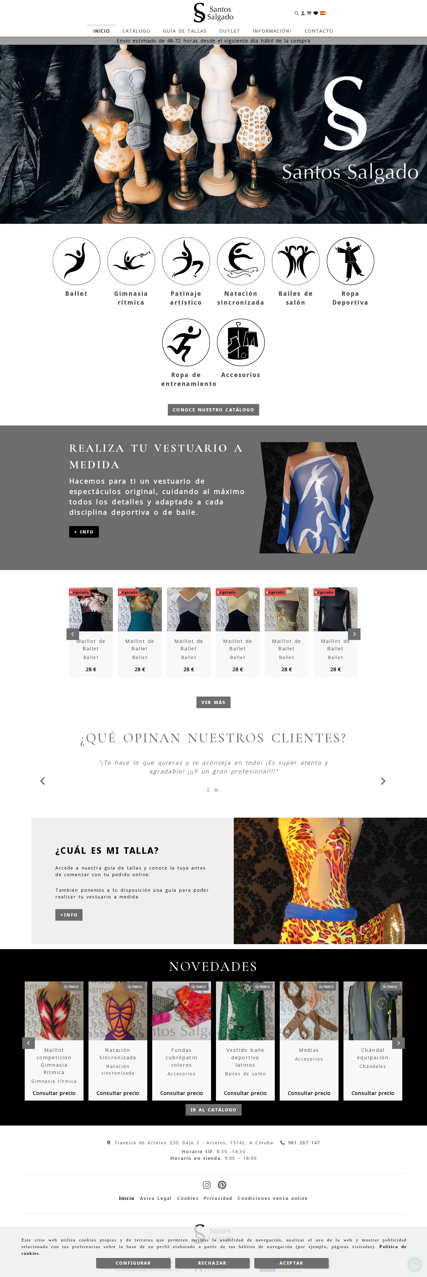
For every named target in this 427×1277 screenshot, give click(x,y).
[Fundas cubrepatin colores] (175, 1010)
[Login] (316, 12)
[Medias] (303, 1010)
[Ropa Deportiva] (351, 261)
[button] (303, 12)
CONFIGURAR (133, 1263)
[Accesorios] (241, 342)
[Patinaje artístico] (186, 261)
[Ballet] (77, 261)
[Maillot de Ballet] (85, 609)
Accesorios (241, 375)
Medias (309, 1050)
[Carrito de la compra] (309, 12)
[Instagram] (206, 1187)
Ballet (76, 293)
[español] (322, 13)
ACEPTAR (291, 1263)
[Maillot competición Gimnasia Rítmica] (48, 1010)
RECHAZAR (212, 1263)
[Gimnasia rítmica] (131, 261)
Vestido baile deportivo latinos (245, 1057)
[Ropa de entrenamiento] (186, 342)
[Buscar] (297, 12)
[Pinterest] (222, 1187)
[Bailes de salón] (296, 261)
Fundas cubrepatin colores (182, 1057)
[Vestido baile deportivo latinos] (239, 1010)
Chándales (373, 1066)
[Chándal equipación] (367, 1010)
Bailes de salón (245, 1074)
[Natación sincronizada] (241, 261)
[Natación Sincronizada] (112, 1010)
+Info (69, 915)
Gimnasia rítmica (54, 1081)
